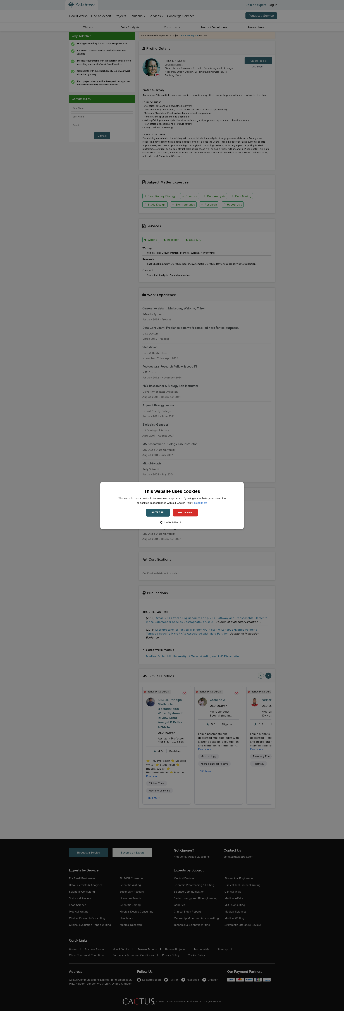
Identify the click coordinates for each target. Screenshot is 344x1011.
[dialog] (172, 505)
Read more (200, 502)
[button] (172, 522)
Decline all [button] (185, 512)
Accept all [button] (158, 512)
